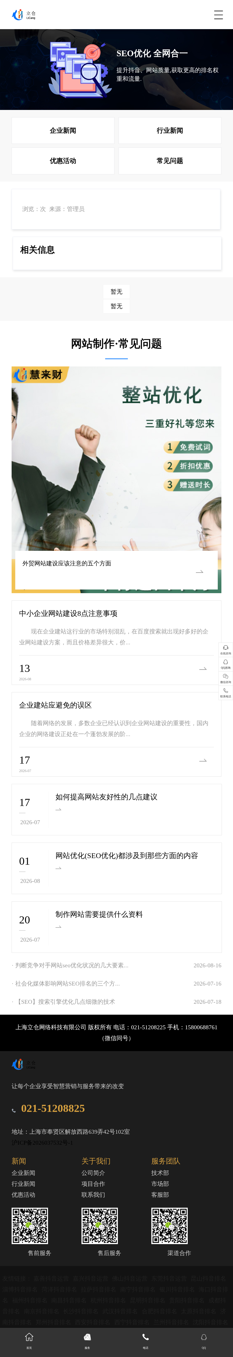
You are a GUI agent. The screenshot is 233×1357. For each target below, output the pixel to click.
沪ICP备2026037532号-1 (42, 1142)
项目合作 (93, 1184)
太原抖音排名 (199, 1311)
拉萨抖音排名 (99, 1289)
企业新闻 (63, 130)
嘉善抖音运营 (52, 1278)
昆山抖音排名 (208, 1278)
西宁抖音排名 (132, 1322)
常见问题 (170, 160)
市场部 (160, 1184)
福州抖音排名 (30, 1300)
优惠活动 (63, 160)
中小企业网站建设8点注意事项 (68, 613)
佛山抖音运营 (130, 1278)
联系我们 (93, 1195)
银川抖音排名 (178, 1289)
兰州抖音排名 (172, 1322)
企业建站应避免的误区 (55, 705)
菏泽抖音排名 (60, 1289)
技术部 (160, 1173)
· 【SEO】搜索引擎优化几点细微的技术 (63, 1002)
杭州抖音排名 (109, 1300)
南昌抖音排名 (69, 1300)
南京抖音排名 (42, 1311)
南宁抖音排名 (138, 1289)
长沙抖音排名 (81, 1311)
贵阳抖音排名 (187, 1300)
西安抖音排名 (93, 1322)
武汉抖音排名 (120, 1311)
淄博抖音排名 (20, 1289)
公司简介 (93, 1173)
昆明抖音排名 (148, 1300)
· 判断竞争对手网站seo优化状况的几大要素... (70, 965)
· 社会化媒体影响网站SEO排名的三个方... (66, 983)
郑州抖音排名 (54, 1322)
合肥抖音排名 (160, 1311)
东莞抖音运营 (169, 1278)
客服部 (160, 1195)
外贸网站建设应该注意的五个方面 (67, 563)
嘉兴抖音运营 (91, 1278)
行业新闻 (170, 130)
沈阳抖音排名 (210, 1322)
